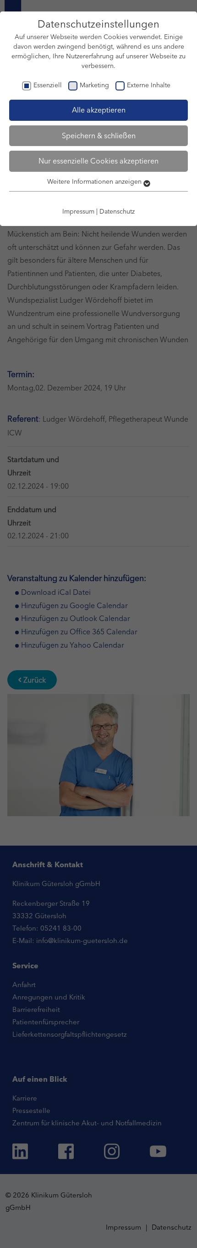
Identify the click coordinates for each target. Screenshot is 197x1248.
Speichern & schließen (99, 135)
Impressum (78, 211)
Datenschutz (117, 211)
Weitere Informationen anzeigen (95, 181)
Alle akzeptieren (99, 109)
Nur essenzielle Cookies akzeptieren (98, 160)
